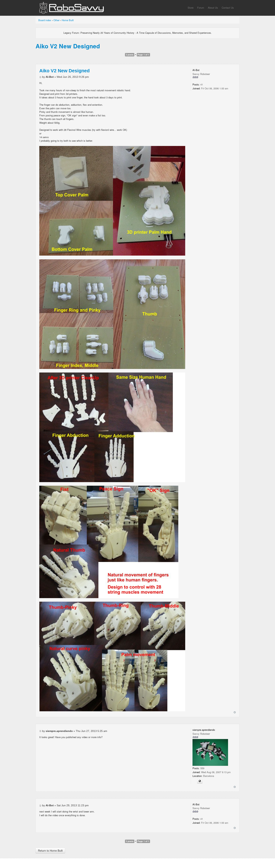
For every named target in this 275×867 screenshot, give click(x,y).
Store (190, 7)
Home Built (68, 20)
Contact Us (228, 7)
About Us (213, 7)
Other (56, 20)
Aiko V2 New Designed (68, 46)
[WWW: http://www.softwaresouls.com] (199, 781)
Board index (44, 20)
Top (235, 712)
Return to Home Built (50, 850)
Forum (200, 7)
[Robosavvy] (71, 9)
